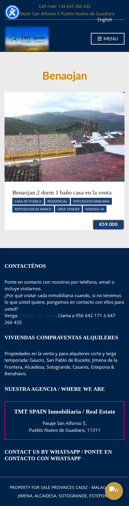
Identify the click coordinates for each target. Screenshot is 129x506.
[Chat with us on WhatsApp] (114, 491)
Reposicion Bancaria (91, 201)
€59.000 (108, 224)
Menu (110, 39)
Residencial (57, 201)
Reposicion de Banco (33, 209)
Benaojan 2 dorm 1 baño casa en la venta (62, 192)
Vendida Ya (94, 209)
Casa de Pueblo (28, 201)
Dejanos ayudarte (38, 315)
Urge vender (68, 209)
